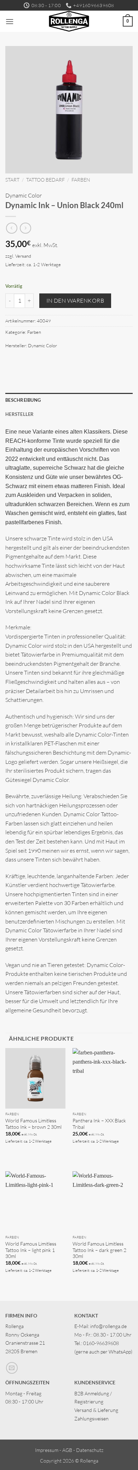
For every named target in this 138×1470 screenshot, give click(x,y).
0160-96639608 (101, 1343)
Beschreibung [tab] (23, 400)
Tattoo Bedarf (45, 180)
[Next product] (11, 228)
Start (12, 180)
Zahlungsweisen (91, 1418)
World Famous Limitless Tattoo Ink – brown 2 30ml (33, 1123)
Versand (23, 256)
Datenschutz (89, 1450)
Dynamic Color (23, 195)
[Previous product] (25, 228)
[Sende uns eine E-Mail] (12, 1368)
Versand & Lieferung (96, 1410)
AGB (67, 1450)
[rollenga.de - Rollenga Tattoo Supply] (69, 21)
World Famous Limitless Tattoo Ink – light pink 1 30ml (30, 1250)
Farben (80, 180)
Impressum (46, 1450)
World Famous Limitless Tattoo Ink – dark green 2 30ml (99, 1250)
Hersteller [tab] (19, 414)
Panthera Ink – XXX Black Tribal (99, 1123)
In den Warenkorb (75, 300)
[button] (9, 21)
